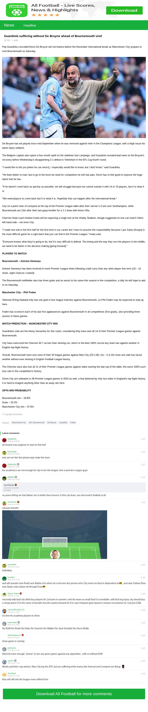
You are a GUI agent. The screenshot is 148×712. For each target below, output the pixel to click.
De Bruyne (51, 422)
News (9, 25)
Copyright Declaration (13, 414)
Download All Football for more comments (74, 694)
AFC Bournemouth (36, 422)
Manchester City (19, 422)
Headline (30, 25)
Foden (72, 422)
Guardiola (63, 422)
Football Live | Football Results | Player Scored (30, 710)
